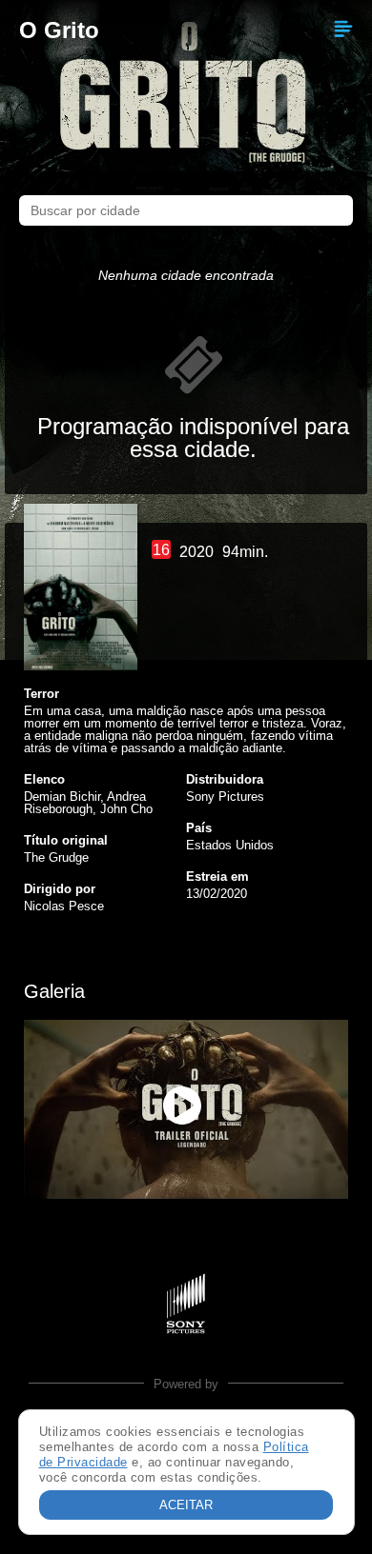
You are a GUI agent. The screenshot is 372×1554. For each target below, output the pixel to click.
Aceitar (186, 1505)
